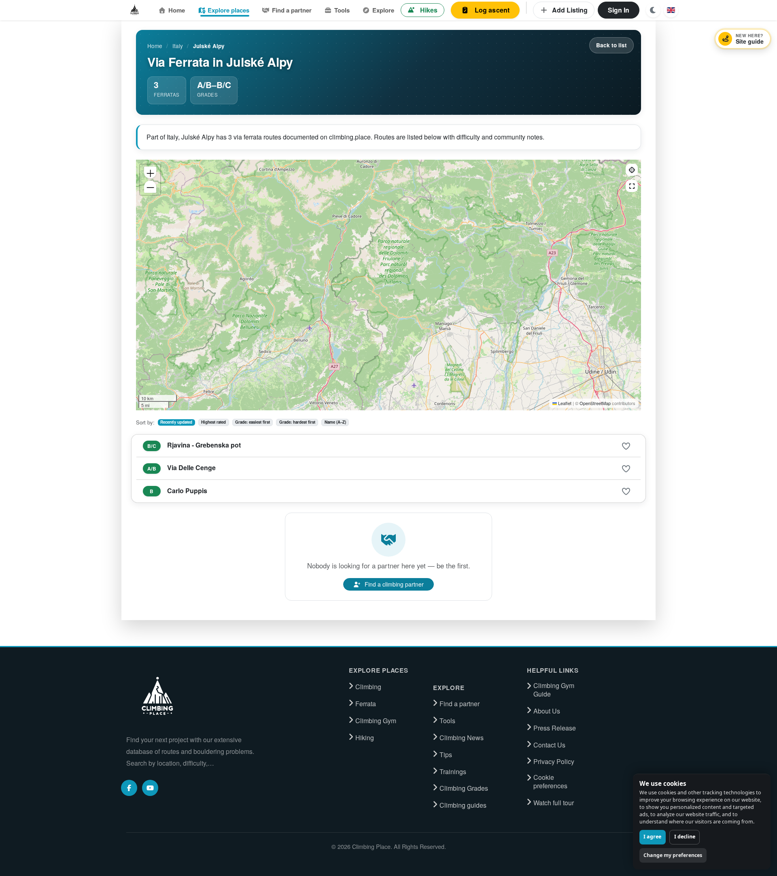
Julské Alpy (209, 46)
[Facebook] (129, 788)
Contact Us (549, 745)
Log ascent (492, 10)
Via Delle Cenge (191, 467)
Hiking (364, 737)
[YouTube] (150, 788)
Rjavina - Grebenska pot (204, 445)
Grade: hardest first (297, 422)
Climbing (368, 686)
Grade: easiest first (252, 422)
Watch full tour (553, 802)
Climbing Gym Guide (553, 690)
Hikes (428, 10)
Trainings (452, 771)
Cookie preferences (550, 781)
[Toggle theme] (653, 10)
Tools (447, 720)
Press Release (554, 728)
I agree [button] (652, 836)
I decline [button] (684, 836)
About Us (546, 711)
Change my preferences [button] (672, 855)
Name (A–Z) (335, 422)
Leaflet (564, 403)
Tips (445, 754)
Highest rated (213, 422)
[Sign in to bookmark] (626, 446)
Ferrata (365, 703)
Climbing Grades (463, 788)
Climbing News (461, 737)
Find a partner (292, 10)
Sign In (618, 10)
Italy (177, 46)
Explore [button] (383, 10)
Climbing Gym (375, 720)
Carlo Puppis (187, 490)
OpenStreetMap (595, 403)
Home (176, 10)
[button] (671, 10)
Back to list (611, 45)
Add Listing (570, 10)
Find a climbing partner (394, 584)
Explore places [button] (228, 10)
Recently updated (176, 422)
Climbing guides (462, 805)
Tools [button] (342, 10)
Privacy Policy (553, 761)
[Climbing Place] (156, 696)
